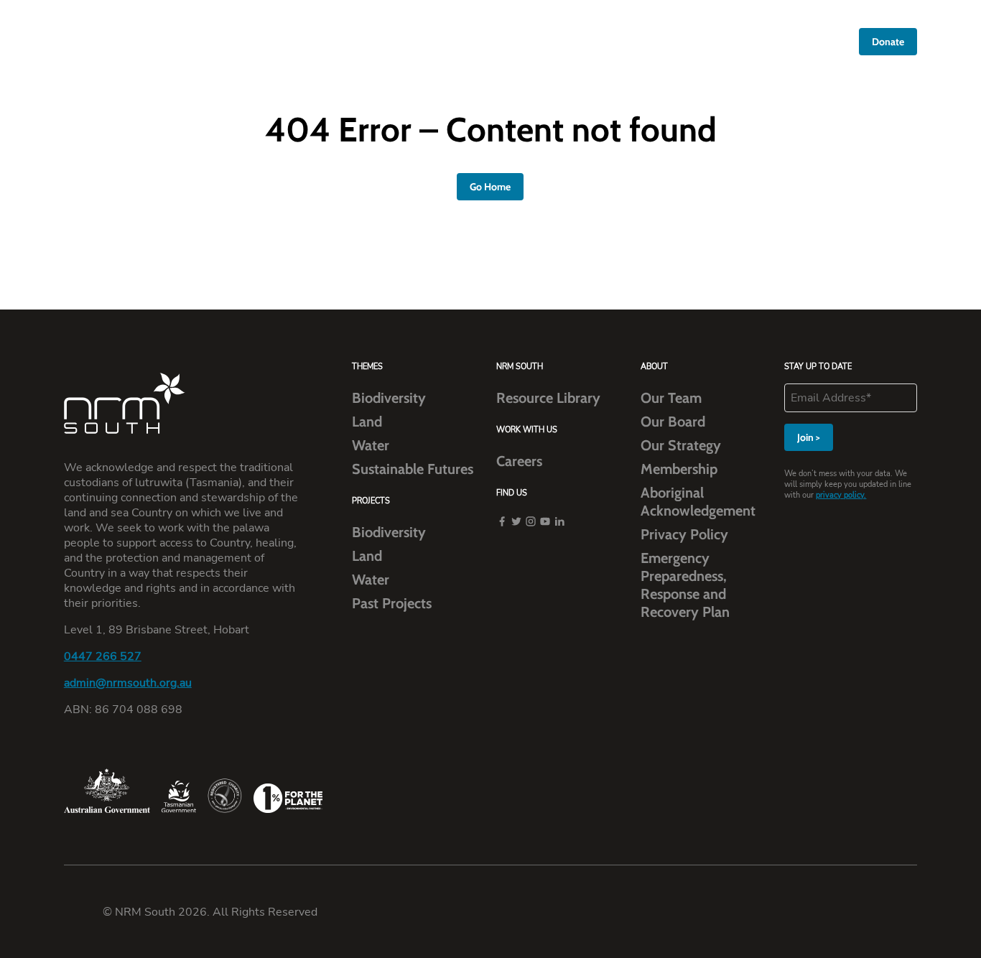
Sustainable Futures (412, 469)
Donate (888, 41)
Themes (493, 42)
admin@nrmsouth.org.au (128, 682)
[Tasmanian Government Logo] (179, 797)
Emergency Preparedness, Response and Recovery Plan (685, 584)
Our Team (671, 397)
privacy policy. (841, 495)
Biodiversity (389, 397)
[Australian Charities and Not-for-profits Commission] (225, 795)
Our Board (673, 421)
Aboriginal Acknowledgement (698, 501)
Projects (568, 42)
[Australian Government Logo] (107, 790)
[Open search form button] (840, 42)
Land (367, 421)
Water (370, 445)
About (424, 42)
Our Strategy (681, 445)
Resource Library (664, 42)
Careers (796, 42)
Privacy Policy (684, 534)
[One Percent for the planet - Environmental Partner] (288, 797)
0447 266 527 (102, 656)
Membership (679, 469)
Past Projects (392, 603)
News (741, 42)
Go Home (490, 186)
